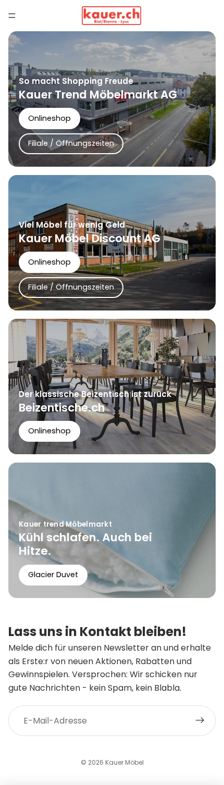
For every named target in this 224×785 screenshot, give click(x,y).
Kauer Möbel (124, 762)
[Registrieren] (200, 721)
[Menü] (12, 16)
